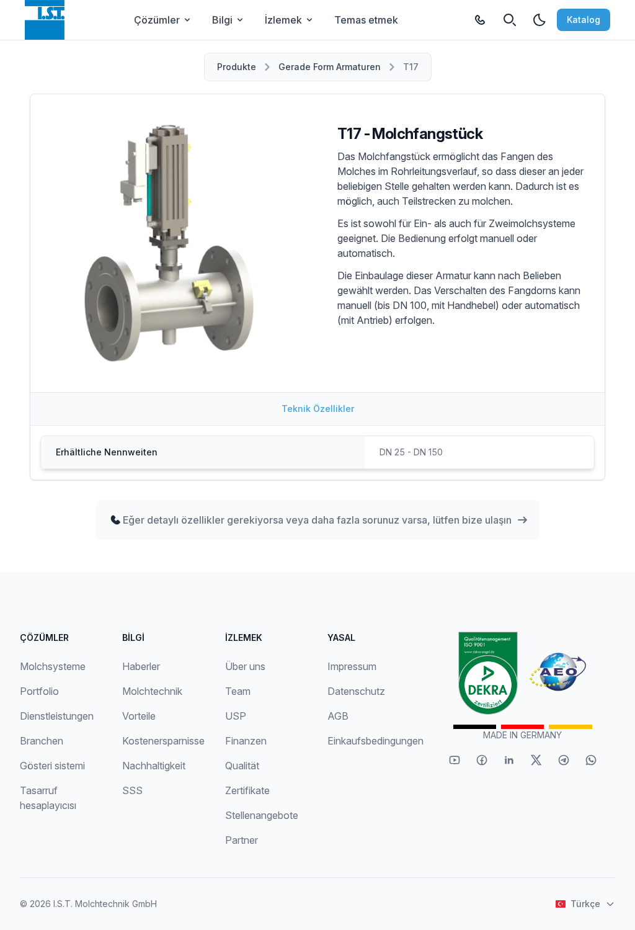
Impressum (351, 666)
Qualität (242, 765)
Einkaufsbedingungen (375, 741)
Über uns (245, 666)
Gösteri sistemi (52, 765)
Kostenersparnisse (163, 741)
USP (235, 716)
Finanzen (246, 741)
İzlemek (283, 20)
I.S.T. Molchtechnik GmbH (105, 903)
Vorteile (139, 716)
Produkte (236, 66)
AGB (338, 716)
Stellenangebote (261, 815)
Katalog (583, 19)
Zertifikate (247, 790)
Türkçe (585, 903)
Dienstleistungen (57, 716)
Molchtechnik (152, 691)
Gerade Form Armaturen (329, 66)
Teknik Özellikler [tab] (318, 408)
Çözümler (157, 20)
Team (238, 691)
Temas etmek (366, 20)
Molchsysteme (53, 666)
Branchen (41, 741)
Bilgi (222, 20)
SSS (132, 790)
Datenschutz (356, 691)
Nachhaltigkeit (153, 765)
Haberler (141, 666)
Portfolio (39, 691)
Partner (241, 840)
